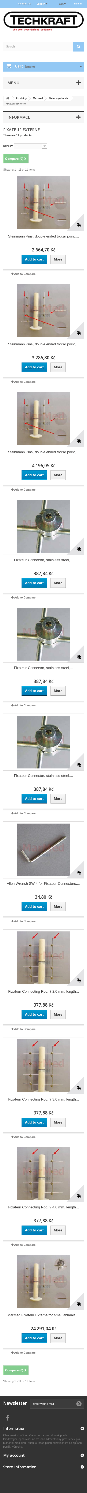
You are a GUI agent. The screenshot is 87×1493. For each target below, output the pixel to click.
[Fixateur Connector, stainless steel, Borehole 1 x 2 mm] (43, 526)
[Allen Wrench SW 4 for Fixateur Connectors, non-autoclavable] (43, 850)
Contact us (24, 3)
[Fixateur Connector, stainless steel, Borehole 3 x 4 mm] (43, 742)
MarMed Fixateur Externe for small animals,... (43, 1315)
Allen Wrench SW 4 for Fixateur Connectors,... (43, 884)
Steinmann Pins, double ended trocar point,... (43, 236)
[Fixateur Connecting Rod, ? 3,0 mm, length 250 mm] (43, 1065)
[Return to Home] (8, 98)
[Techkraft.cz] (43, 21)
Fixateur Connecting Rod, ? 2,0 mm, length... (43, 991)
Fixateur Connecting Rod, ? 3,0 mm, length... (43, 1099)
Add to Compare (24, 274)
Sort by (8, 145)
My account (14, 1455)
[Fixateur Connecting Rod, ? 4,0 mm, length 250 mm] (43, 1173)
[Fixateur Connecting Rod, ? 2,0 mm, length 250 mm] (43, 957)
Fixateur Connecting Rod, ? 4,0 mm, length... (43, 1207)
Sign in (78, 3)
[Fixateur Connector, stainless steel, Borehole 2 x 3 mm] (43, 634)
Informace (18, 117)
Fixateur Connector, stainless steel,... (43, 560)
